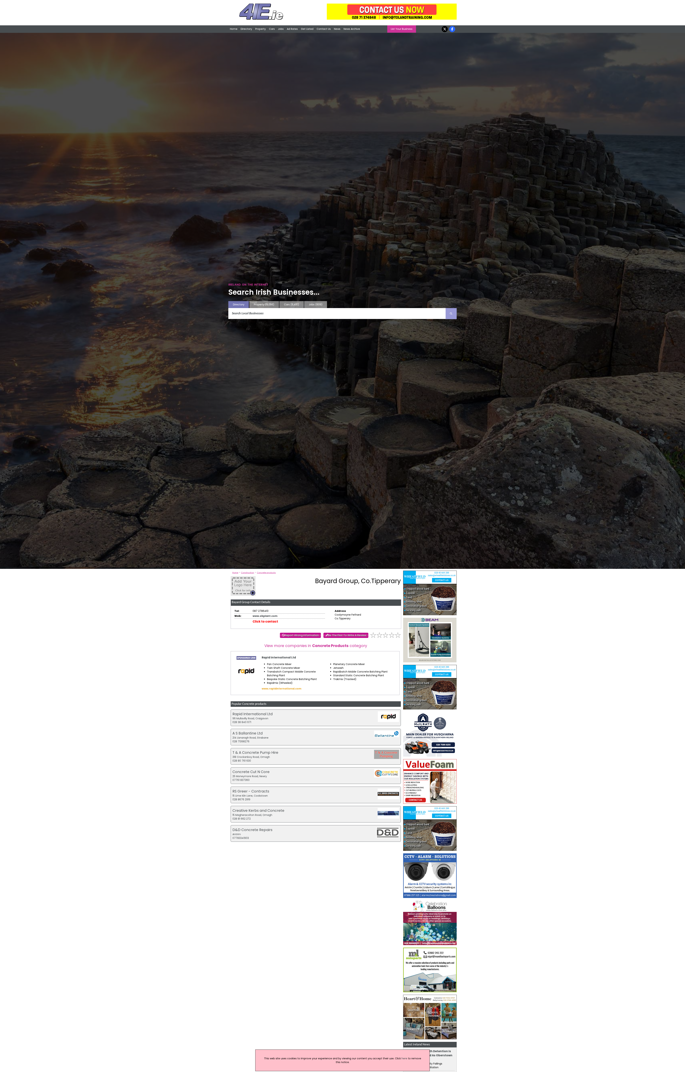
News (337, 29)
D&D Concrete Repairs (252, 829)
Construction (247, 572)
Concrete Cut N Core (251, 771)
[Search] (451, 313)
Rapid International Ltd (279, 657)
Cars (272, 29)
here (404, 1058)
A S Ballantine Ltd (247, 733)
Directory (246, 29)
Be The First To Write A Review (347, 635)
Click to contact (265, 621)
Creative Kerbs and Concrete (258, 810)
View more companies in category (315, 645)
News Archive (352, 29)
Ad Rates (292, 29)
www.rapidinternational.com (281, 688)
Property (260, 29)
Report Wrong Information (302, 635)
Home (233, 29)
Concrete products (266, 572)
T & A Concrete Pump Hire (255, 752)
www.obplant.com (265, 616)
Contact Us (324, 29)
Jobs (281, 29)
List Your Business (401, 29)
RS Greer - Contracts (250, 791)
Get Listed (307, 29)
